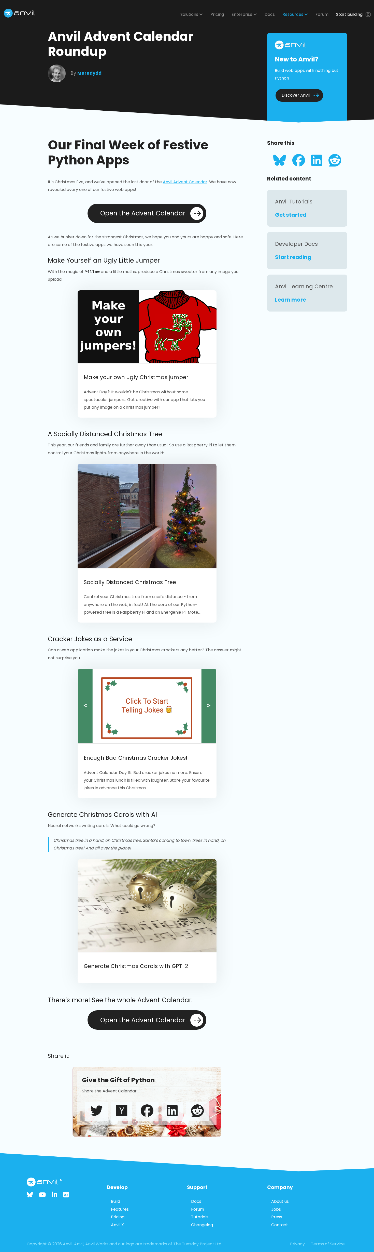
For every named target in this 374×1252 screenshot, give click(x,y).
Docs (270, 14)
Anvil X (117, 1225)
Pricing (217, 14)
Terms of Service (328, 1244)
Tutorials (199, 1217)
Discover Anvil (296, 95)
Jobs (276, 1209)
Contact (279, 1225)
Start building (350, 14)
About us (280, 1201)
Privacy (297, 1244)
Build (115, 1201)
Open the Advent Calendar (142, 213)
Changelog (202, 1225)
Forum (321, 14)
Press (276, 1217)
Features (120, 1209)
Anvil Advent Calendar (185, 182)
